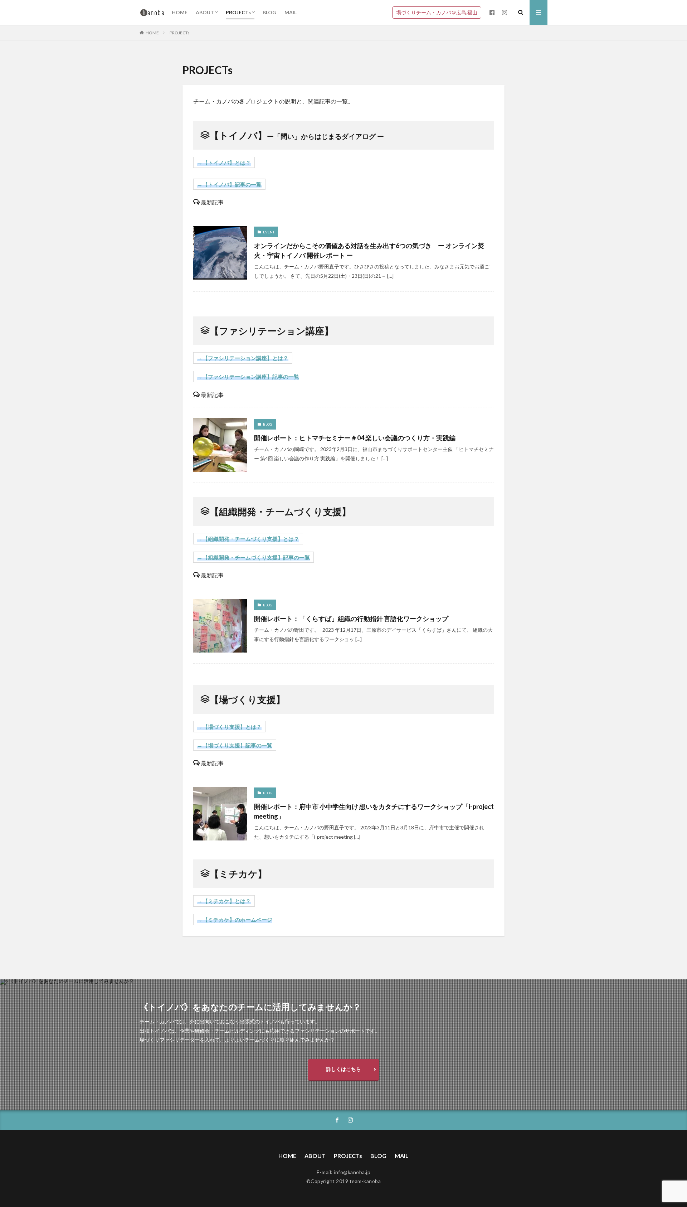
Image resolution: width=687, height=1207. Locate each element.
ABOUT (205, 12)
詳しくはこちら (343, 1069)
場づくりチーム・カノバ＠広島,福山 (436, 12)
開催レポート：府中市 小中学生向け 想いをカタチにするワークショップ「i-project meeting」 (374, 811)
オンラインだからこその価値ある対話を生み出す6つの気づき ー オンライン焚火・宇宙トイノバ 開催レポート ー (369, 250)
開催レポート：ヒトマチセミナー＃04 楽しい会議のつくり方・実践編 (354, 438)
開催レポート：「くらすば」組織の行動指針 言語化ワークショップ (354, 618)
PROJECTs (238, 12)
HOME (179, 12)
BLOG (269, 12)
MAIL (290, 12)
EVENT (268, 232)
